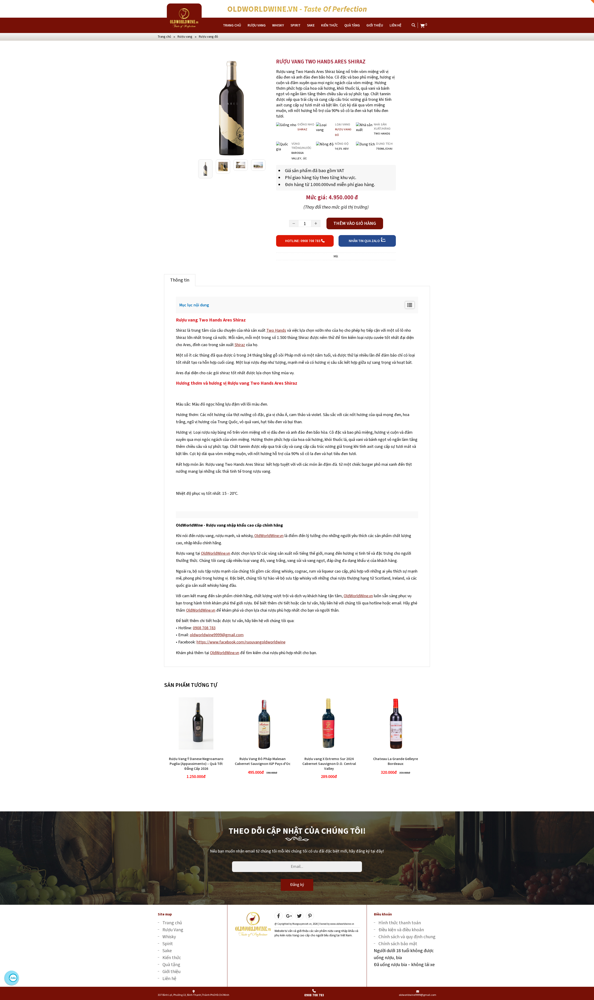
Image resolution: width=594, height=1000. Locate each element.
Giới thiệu (374, 25)
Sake (311, 25)
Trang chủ (232, 25)
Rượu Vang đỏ (208, 36)
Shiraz (302, 129)
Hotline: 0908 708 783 (303, 241)
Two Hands (276, 330)
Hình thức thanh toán (399, 923)
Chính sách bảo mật (397, 944)
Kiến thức (329, 25)
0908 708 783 (204, 628)
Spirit (295, 25)
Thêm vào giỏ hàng (354, 223)
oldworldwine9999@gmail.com (217, 635)
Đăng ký (297, 884)
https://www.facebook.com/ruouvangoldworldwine (241, 642)
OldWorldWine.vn (269, 535)
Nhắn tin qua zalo (364, 241)
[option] (231, 107)
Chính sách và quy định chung (407, 937)
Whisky (278, 25)
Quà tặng (352, 25)
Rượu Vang (257, 25)
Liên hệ (395, 25)
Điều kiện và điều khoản (401, 930)
